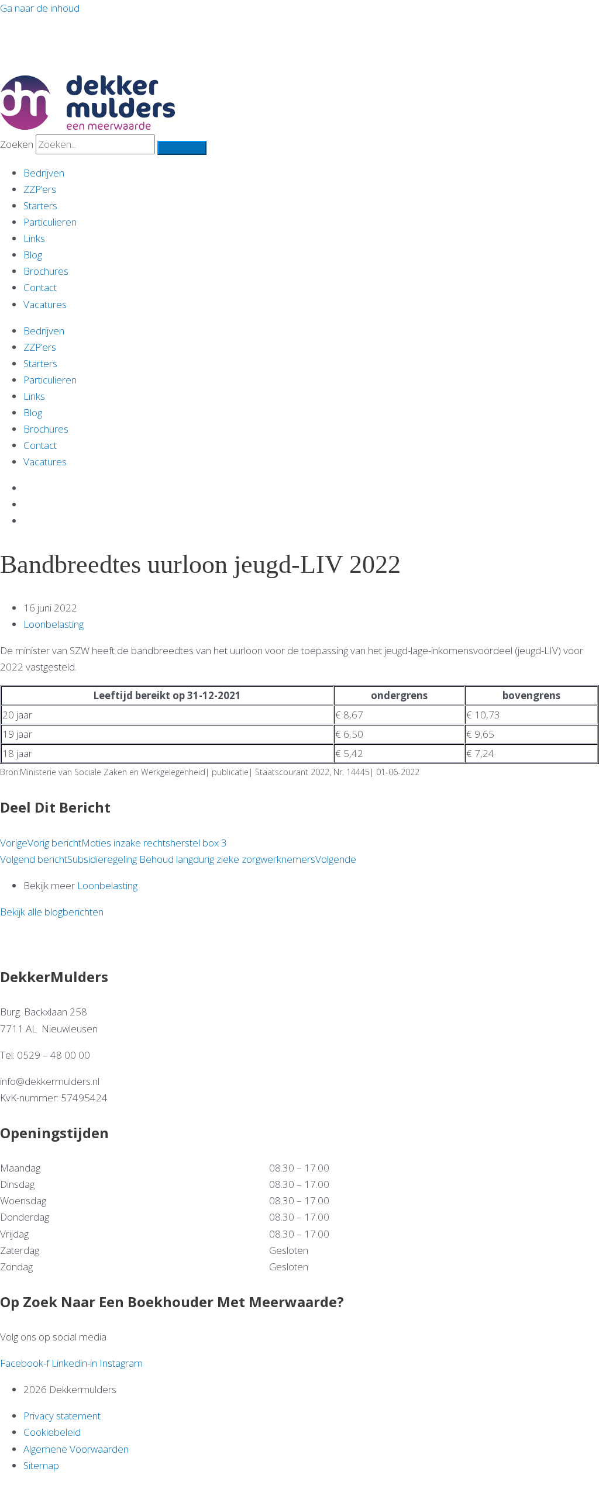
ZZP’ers (39, 189)
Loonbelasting (53, 624)
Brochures (45, 271)
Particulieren (50, 222)
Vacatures (45, 304)
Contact (40, 287)
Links (34, 238)
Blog (32, 254)
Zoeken (16, 144)
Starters (40, 205)
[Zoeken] (181, 148)
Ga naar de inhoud (40, 8)
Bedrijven (43, 172)
